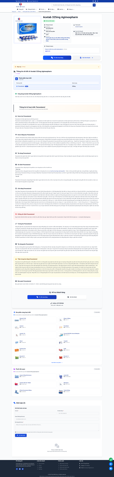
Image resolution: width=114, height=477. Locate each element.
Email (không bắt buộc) (20, 416)
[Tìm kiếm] (94, 5)
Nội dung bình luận (19, 422)
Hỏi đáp (52, 9)
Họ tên (16, 410)
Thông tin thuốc (31, 9)
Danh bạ (61, 9)
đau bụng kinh (62, 171)
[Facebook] (93, 1)
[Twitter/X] (97, 1)
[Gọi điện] (111, 459)
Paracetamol (23, 86)
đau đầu (52, 171)
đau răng (56, 171)
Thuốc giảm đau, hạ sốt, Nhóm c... (30, 11)
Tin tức (42, 9)
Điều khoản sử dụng (64, 463)
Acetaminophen (79, 26)
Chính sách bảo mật (64, 465)
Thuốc (19, 11)
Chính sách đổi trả (63, 469)
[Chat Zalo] (111, 464)
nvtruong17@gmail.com (89, 467)
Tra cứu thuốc (41, 463)
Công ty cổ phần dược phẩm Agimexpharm (56, 49)
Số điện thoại (61, 410)
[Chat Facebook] (111, 468)
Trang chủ (21, 9)
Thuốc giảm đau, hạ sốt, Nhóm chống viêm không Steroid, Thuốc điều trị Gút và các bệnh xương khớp (58, 39)
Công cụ (71, 9)
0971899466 (87, 465)
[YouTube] (95, 1)
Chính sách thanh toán (64, 467)
